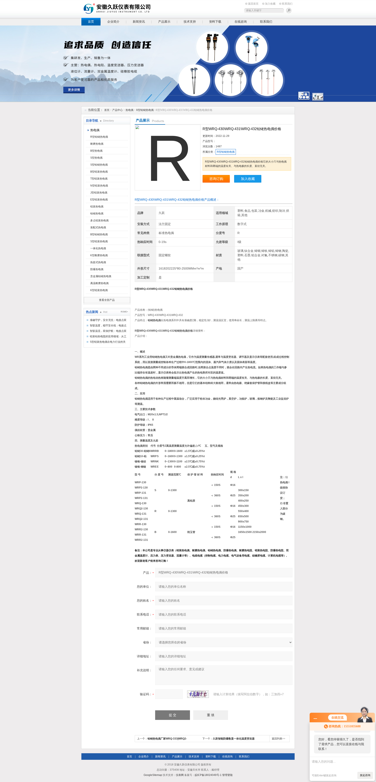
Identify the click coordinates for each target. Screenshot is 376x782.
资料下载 (215, 21)
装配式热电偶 (98, 227)
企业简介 (113, 21)
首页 (91, 21)
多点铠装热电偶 (99, 220)
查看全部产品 (107, 300)
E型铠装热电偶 (99, 199)
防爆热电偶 (96, 269)
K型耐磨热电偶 (99, 255)
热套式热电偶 (98, 262)
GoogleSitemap (153, 775)
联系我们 (287, 3)
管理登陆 (227, 775)
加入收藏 (270, 3)
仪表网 (180, 775)
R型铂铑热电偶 (145, 110)
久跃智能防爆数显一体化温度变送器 (234, 738)
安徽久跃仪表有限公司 (148, 8)
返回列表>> (278, 738)
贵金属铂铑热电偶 (100, 276)
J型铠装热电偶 (98, 192)
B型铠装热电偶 (99, 171)
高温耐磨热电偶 (99, 283)
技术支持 (190, 21)
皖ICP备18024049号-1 (208, 775)
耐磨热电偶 (96, 143)
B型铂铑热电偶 (99, 234)
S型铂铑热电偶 (99, 164)
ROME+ (124, 312)
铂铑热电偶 (96, 213)
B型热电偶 (96, 150)
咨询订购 (216, 179)
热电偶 (129, 110)
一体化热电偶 (98, 248)
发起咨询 (365, 775)
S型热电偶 (96, 157)
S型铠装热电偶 (99, 241)
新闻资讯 (139, 21)
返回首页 (253, 3)
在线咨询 (241, 21)
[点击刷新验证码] (198, 694)
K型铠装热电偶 (99, 290)
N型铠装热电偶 (99, 185)
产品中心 (117, 110)
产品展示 (164, 21)
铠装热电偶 (96, 206)
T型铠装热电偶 (98, 178)
